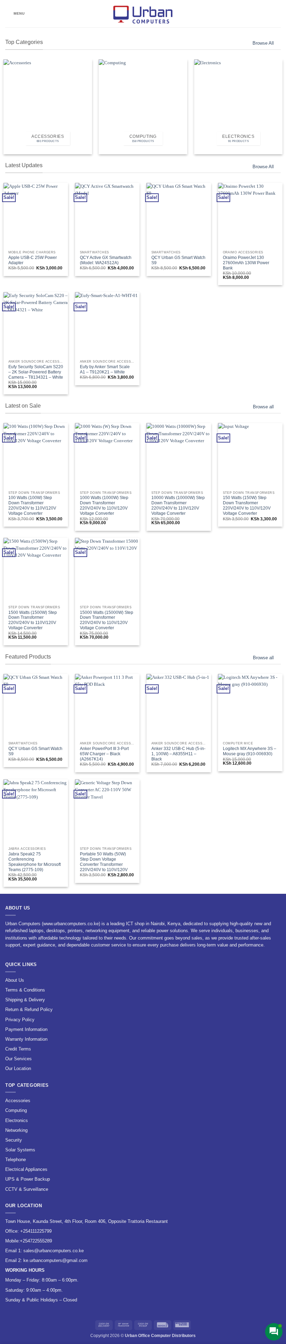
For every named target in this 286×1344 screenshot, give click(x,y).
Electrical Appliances (26, 1169)
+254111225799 (36, 1231)
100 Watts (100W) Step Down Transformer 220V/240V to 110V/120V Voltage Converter (32, 505)
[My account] (265, 13)
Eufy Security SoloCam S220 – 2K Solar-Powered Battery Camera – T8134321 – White (35, 372)
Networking (16, 1130)
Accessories (17, 1100)
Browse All (263, 43)
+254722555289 (36, 1240)
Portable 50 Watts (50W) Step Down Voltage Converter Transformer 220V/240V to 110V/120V (104, 862)
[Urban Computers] (143, 13)
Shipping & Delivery (25, 999)
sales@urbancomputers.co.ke (53, 1250)
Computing (16, 1110)
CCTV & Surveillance (26, 1189)
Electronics (16, 1120)
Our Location (18, 1068)
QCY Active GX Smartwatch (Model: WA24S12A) (105, 260)
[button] (15, 13)
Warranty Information (26, 1039)
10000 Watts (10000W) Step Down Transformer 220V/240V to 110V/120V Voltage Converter (178, 505)
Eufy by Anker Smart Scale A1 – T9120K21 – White (105, 369)
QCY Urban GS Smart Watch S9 (178, 260)
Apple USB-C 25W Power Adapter (32, 260)
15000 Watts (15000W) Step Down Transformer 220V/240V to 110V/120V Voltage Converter (106, 620)
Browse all (263, 406)
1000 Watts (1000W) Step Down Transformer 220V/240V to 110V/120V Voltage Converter (104, 505)
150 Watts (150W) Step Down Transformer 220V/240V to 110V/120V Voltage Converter (247, 505)
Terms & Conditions (25, 990)
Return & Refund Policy (29, 1009)
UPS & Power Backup (27, 1179)
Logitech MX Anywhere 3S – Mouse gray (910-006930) (249, 751)
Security (13, 1140)
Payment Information (26, 1029)
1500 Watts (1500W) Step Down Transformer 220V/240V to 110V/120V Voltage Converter (32, 620)
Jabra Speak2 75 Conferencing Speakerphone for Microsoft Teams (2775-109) (34, 862)
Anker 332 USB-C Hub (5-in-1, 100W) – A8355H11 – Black (178, 754)
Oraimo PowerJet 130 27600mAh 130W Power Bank (246, 262)
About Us (14, 980)
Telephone (15, 1159)
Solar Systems (20, 1149)
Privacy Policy (20, 1019)
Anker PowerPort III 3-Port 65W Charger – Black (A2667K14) (104, 754)
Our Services (18, 1058)
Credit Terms (18, 1049)
